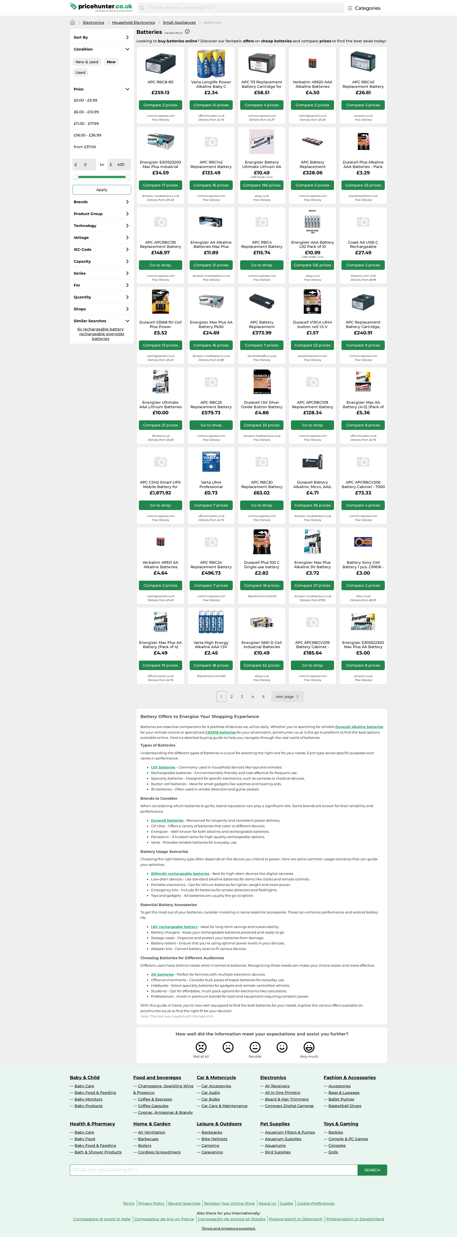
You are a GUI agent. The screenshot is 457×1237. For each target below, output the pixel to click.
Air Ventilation (151, 1132)
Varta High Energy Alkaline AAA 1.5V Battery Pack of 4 (211, 644)
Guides (286, 1203)
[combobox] (245, 8)
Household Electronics (133, 22)
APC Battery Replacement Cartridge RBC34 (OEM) (312, 164)
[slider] (76, 177)
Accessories (339, 1086)
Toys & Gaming (341, 1123)
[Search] (142, 8)
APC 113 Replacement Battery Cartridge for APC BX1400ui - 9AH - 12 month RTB (261, 84)
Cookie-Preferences (316, 1203)
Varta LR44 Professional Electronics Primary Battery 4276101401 (211, 484)
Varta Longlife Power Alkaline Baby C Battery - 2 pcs (211, 84)
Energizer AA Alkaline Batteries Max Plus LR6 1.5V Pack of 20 (211, 244)
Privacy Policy (151, 1203)
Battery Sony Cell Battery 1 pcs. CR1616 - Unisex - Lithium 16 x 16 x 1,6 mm (363, 564)
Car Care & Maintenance (225, 1105)
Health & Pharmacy (92, 1123)
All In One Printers (282, 1092)
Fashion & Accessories (350, 1077)
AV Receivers (277, 1086)
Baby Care (84, 1086)
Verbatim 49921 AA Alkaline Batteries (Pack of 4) (160, 564)
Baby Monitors (88, 1099)
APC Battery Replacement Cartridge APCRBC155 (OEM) (261, 324)
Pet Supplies (275, 1123)
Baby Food (85, 1138)
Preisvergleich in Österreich (296, 1219)
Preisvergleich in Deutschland (355, 1219)
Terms (129, 1203)
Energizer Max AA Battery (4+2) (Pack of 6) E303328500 (363, 404)
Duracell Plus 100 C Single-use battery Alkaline (262, 564)
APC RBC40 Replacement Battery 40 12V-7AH (363, 84)
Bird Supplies (278, 1152)
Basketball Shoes (344, 1105)
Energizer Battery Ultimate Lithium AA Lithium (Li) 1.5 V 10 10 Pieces (262, 164)
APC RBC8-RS (160, 82)
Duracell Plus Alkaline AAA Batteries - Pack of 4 (363, 164)
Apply (101, 189)
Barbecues (148, 1138)
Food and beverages (157, 1077)
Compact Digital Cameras (289, 1105)
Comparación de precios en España (231, 1219)
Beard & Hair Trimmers (287, 1099)
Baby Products (89, 1105)
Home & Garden (152, 1123)
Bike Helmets (214, 1138)
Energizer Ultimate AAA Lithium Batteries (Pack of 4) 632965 (160, 404)
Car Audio (211, 1092)
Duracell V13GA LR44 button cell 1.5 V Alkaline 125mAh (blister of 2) (312, 324)
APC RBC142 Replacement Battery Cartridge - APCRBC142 (211, 164)
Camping (210, 1145)
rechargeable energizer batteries (102, 336)
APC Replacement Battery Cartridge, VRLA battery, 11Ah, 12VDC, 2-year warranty (363, 324)
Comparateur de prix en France (164, 1219)
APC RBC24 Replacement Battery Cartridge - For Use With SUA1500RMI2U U (211, 564)
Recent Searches (184, 1203)
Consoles (337, 1145)
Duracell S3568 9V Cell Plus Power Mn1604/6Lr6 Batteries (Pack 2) (160, 324)
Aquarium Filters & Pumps (290, 1132)
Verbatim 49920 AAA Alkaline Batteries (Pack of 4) (312, 84)
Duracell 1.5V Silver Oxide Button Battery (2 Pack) (261, 404)
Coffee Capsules (153, 1105)
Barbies (335, 1132)
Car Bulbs (211, 1099)
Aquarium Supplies (283, 1138)
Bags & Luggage (344, 1092)
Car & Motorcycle (216, 1077)
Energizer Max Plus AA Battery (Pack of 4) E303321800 (160, 644)
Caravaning (212, 1152)
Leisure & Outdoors (219, 1123)
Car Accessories (216, 1086)
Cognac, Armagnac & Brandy (165, 1112)
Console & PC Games (348, 1138)
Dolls (333, 1152)
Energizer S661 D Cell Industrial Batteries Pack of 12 (261, 644)
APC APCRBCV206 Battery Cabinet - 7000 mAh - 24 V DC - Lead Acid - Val (363, 484)
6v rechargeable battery (100, 329)
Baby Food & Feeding (95, 1092)
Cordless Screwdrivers (159, 1152)
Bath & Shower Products (98, 1152)
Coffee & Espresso (155, 1099)
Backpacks (212, 1132)
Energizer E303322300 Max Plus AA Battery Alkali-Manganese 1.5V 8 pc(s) (363, 644)
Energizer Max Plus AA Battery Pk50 (211, 324)
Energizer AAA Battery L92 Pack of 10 (312, 244)
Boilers (144, 1145)
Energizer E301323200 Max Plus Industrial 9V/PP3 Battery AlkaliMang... (160, 164)
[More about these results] (187, 31)
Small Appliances (179, 22)
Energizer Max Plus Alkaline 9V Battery (312, 564)
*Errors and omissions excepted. (229, 1228)
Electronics (93, 22)
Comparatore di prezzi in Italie (102, 1219)
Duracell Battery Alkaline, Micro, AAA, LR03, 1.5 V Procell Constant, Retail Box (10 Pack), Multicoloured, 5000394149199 (312, 484)
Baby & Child (85, 1077)
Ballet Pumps (341, 1099)
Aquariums (275, 1145)
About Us (267, 1203)
